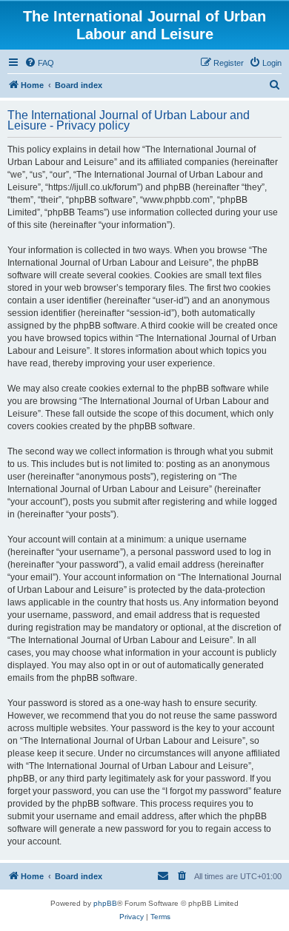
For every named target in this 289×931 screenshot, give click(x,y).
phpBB (105, 903)
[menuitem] (39, 63)
